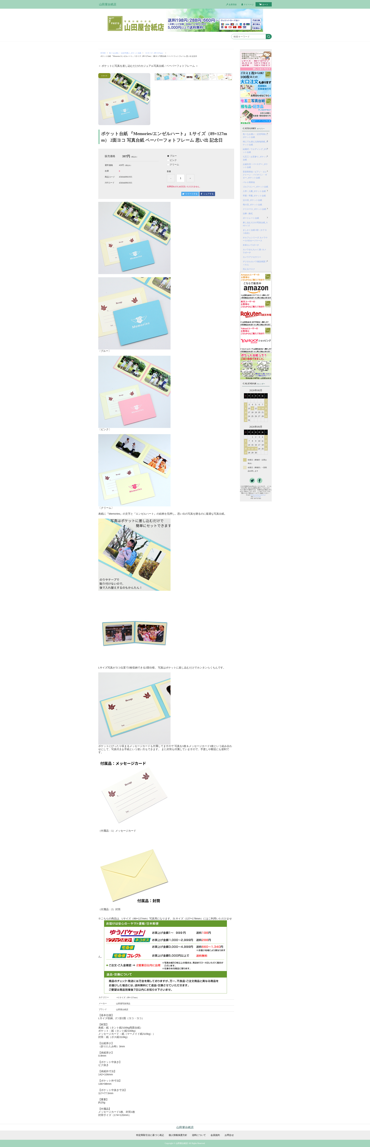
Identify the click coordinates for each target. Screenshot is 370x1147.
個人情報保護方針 (178, 1135)
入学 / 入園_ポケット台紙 (254, 191)
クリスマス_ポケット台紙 (254, 209)
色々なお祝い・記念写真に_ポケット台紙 (125, 53)
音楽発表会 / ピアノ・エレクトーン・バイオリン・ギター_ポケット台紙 (255, 175)
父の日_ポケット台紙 (252, 200)
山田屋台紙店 (107, 4)
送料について (199, 1135)
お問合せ (229, 1135)
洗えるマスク (249, 269)
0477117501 (257, 496)
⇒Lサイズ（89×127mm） (154, 53)
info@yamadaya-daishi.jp (258, 495)
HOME (103, 53)
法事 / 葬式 (248, 214)
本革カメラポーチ (251, 245)
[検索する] (269, 36)
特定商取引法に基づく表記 (150, 1135)
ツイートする (191, 194)
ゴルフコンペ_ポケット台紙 (255, 187)
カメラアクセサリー (252, 257)
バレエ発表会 (249, 182)
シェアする (209, 194)
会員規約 (215, 1135)
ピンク (173, 160)
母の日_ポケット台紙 (252, 205)
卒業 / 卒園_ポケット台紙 (254, 196)
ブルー (173, 156)
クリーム (174, 164)
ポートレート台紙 (251, 218)
